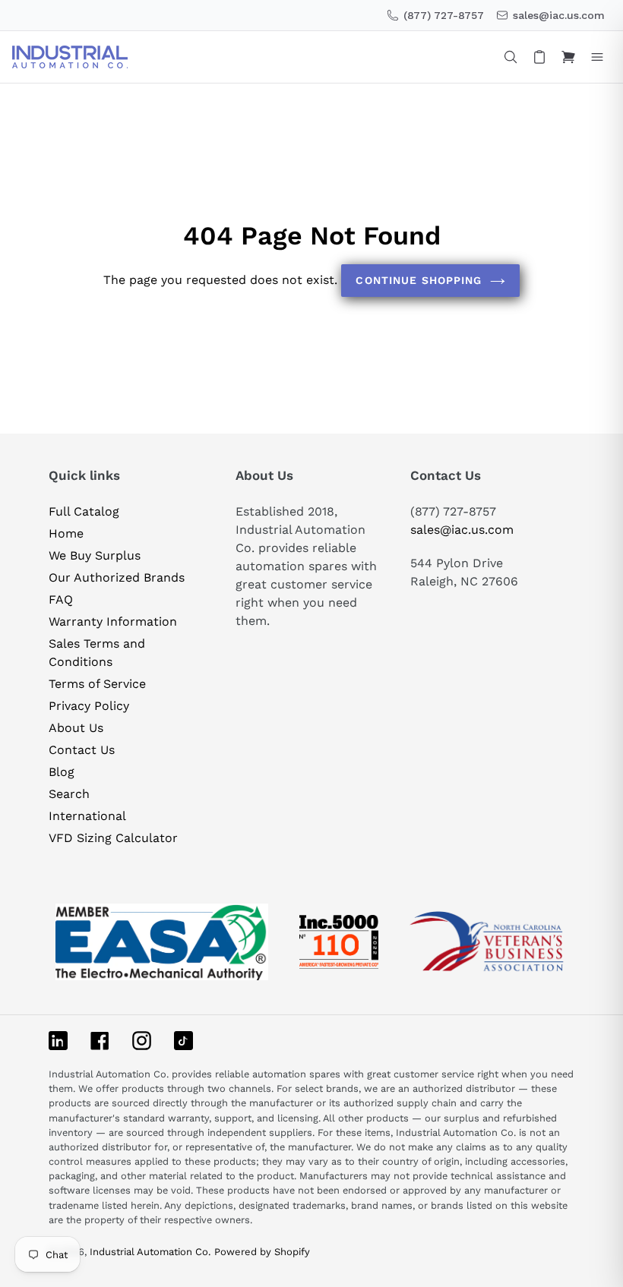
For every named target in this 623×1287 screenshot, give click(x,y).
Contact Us (82, 750)
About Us (76, 728)
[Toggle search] (510, 57)
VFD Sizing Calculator (113, 838)
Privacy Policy (89, 706)
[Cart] (568, 57)
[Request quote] (539, 57)
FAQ (61, 599)
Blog (61, 772)
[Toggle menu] (597, 57)
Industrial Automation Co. (150, 1251)
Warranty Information (113, 621)
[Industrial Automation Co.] (70, 57)
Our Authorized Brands (117, 577)
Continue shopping (419, 280)
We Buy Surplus (95, 555)
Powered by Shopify (262, 1251)
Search (69, 794)
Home (66, 533)
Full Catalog (84, 511)
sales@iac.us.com (462, 529)
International (87, 816)
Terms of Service (97, 684)
